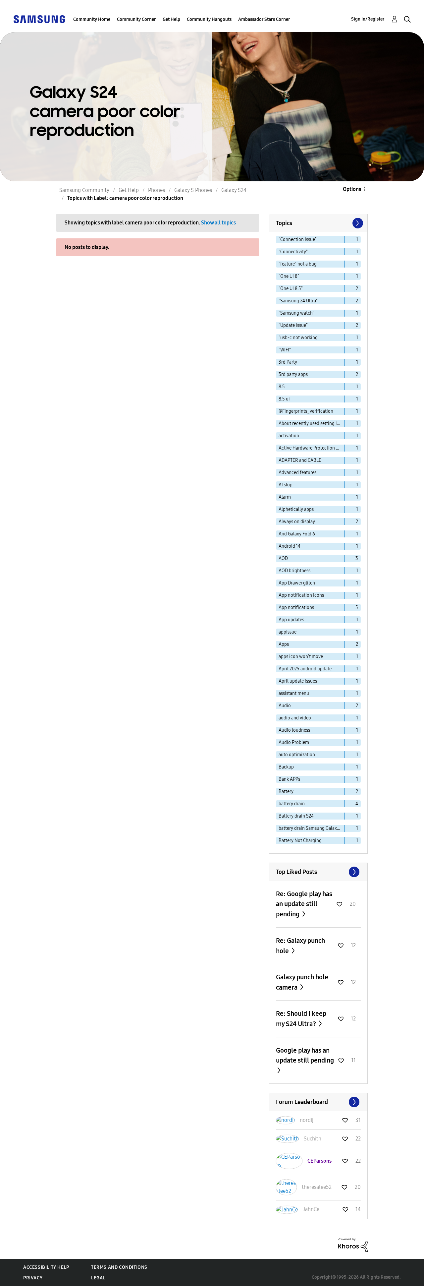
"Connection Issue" (298, 239)
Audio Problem (294, 742)
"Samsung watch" (296, 313)
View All (318, 872)
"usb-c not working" (299, 337)
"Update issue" (293, 325)
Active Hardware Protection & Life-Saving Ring (311, 448)
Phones (156, 190)
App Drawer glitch (297, 583)
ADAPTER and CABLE (300, 460)
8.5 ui (284, 399)
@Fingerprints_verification (306, 411)
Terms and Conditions (119, 1267)
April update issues (298, 681)
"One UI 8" (289, 276)
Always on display (297, 521)
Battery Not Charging (300, 840)
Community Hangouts (209, 19)
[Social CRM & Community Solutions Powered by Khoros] (353, 1244)
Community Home (91, 19)
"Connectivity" (293, 252)
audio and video (295, 718)
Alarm (285, 497)
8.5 (282, 387)
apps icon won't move (301, 656)
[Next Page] (357, 223)
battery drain (292, 804)
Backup (286, 767)
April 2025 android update (305, 669)
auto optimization (297, 755)
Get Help (171, 19)
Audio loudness (294, 730)
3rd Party (288, 362)
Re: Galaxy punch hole (300, 946)
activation (289, 436)
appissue (287, 632)
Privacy (32, 1278)
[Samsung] (39, 19)
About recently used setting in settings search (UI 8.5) (311, 423)
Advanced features (297, 472)
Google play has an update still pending (305, 1055)
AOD (283, 558)
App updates (291, 620)
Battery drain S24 (296, 816)
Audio (285, 705)
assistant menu (294, 693)
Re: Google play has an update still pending (304, 904)
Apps (284, 644)
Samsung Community (84, 190)
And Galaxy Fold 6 (297, 534)
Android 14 (289, 546)
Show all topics (218, 222)
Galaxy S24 (233, 190)
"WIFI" (285, 350)
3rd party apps (293, 374)
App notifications (296, 607)
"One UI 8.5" (291, 288)
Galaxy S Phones (193, 190)
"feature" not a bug (298, 264)
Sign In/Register (368, 19)
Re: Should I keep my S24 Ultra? (301, 1019)
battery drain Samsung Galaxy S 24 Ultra (311, 828)
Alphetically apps (296, 509)
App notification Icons (301, 595)
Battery (286, 791)
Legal (98, 1278)
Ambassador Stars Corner (264, 19)
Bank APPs (289, 779)
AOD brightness (294, 571)
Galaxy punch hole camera (302, 982)
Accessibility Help (46, 1267)
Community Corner (136, 19)
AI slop (285, 485)
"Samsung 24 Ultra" (298, 301)
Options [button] (352, 189)
